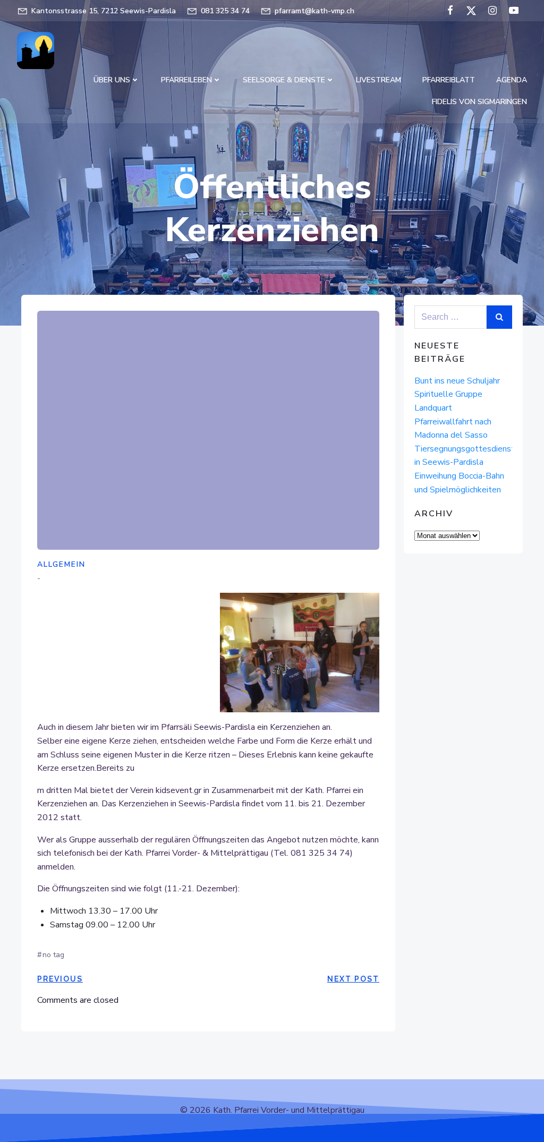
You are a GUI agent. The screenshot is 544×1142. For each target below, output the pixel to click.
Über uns (112, 80)
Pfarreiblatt (448, 80)
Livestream (378, 80)
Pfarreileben (186, 80)
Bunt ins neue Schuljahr (457, 381)
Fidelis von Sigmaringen (479, 102)
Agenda (511, 80)
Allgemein (61, 564)
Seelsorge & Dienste (284, 80)
